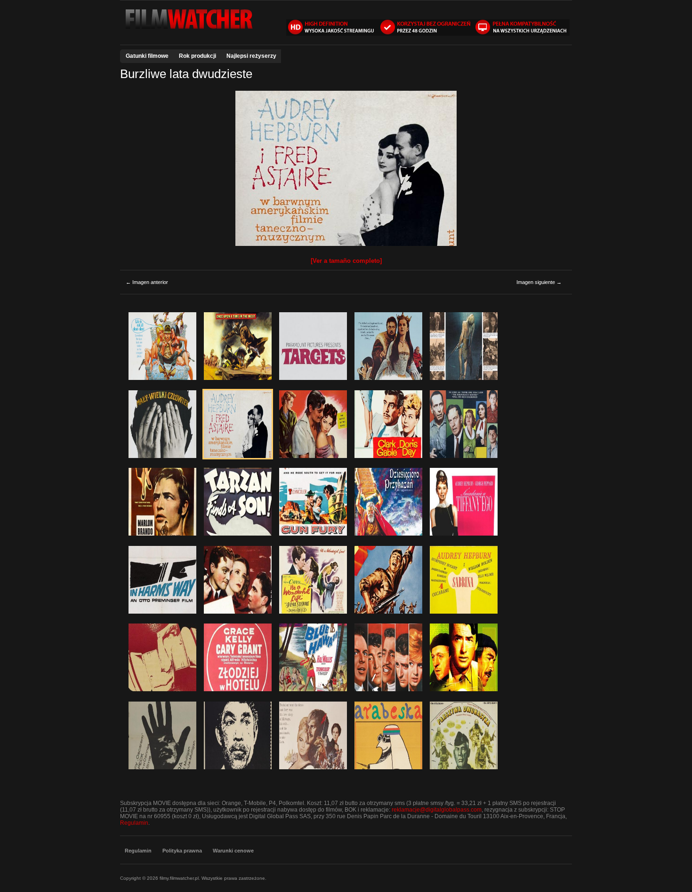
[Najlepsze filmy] (188, 29)
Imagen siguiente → (539, 282)
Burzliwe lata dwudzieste (186, 74)
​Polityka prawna (182, 850)
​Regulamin (138, 850)
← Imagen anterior (147, 282)
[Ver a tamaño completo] (346, 260)
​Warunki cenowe (233, 850)
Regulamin (134, 823)
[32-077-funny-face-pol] (346, 243)
